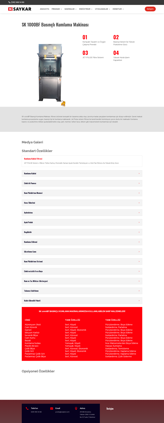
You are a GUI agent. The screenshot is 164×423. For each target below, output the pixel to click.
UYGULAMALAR (101, 9)
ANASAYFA (44, 9)
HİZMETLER (117, 9)
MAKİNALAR (70, 9)
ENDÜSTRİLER (84, 9)
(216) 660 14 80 (17, 2)
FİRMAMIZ (56, 9)
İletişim (150, 9)
